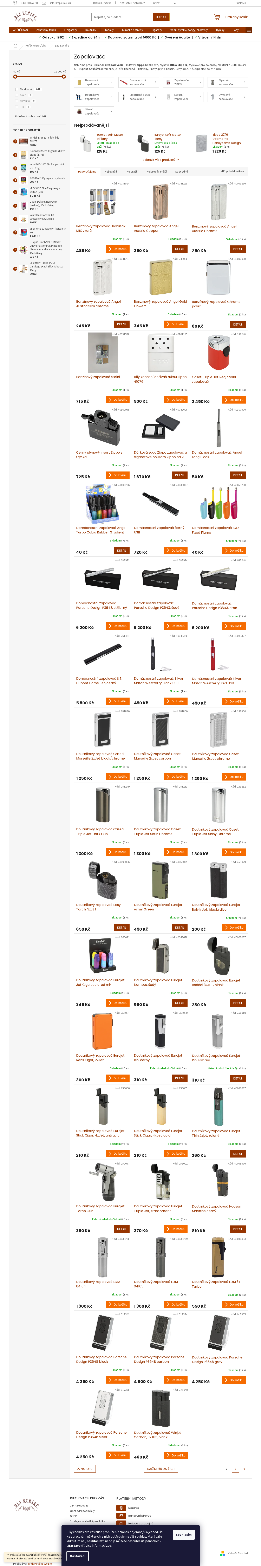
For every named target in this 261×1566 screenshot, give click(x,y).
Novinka (27, 101)
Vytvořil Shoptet (238, 1554)
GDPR (156, 3)
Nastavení (77, 1556)
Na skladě (30, 89)
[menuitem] (20, 30)
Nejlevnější (111, 172)
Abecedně (181, 172)
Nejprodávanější (157, 172)
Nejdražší (132, 172)
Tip (24, 107)
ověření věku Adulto (39, 1564)
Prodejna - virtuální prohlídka (87, 1521)
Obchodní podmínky (132, 3)
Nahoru (86, 1469)
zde (108, 1545)
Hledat (161, 17)
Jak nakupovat (102, 3)
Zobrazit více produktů (159, 160)
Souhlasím (184, 1534)
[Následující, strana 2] (235, 1469)
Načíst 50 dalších (161, 1469)
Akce (25, 95)
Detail (179, 249)
